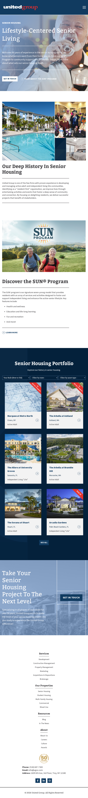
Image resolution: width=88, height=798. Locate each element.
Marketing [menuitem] (44, 671)
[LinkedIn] (43, 780)
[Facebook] (37, 780)
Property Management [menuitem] (44, 667)
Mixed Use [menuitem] (44, 707)
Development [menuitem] (44, 659)
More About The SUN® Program (40, 79)
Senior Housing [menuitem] (44, 691)
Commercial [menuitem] (44, 703)
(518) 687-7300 (36, 767)
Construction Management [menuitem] (44, 663)
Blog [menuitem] (44, 719)
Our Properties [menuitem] (44, 685)
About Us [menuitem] (44, 735)
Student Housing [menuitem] (44, 695)
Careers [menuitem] (44, 739)
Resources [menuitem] (44, 713)
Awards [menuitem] (44, 747)
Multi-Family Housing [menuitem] (44, 699)
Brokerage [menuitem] (44, 679)
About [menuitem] (44, 730)
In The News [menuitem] (44, 723)
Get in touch (10, 78)
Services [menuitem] (44, 653)
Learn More (12, 332)
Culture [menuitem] (44, 743)
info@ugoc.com (36, 770)
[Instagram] (49, 780)
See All (44, 542)
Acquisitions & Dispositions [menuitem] (44, 675)
